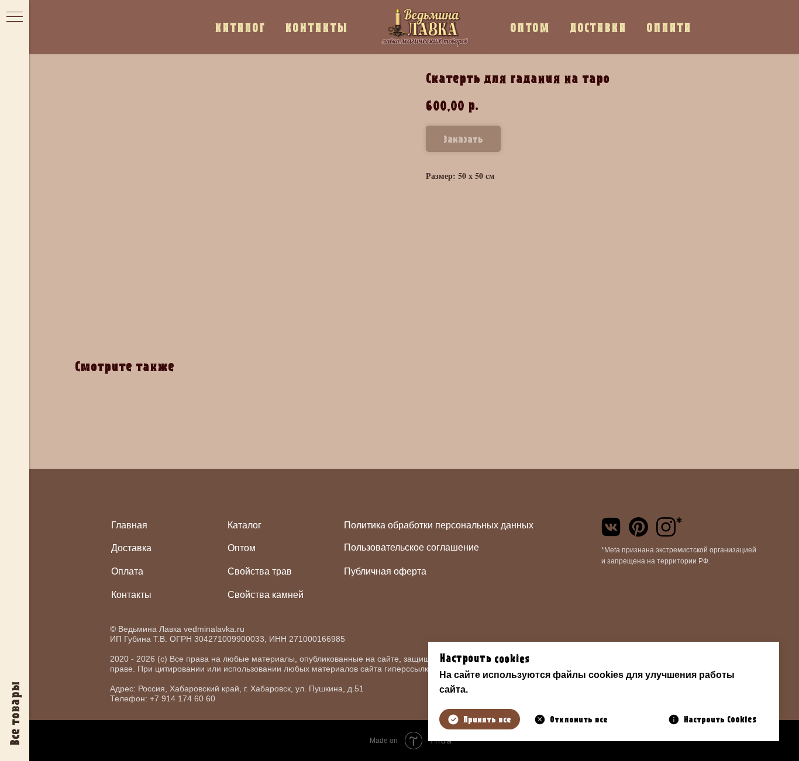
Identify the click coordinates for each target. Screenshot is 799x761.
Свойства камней (266, 595)
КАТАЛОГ (240, 27)
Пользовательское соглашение (411, 547)
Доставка (131, 548)
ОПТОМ (530, 27)
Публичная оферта (385, 571)
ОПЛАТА (668, 27)
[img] (611, 527)
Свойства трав (260, 571)
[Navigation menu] (14, 17)
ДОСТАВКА (598, 27)
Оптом (242, 548)
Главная (129, 525)
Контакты (131, 595)
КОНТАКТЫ (316, 27)
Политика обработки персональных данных (438, 525)
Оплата (127, 571)
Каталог (244, 525)
